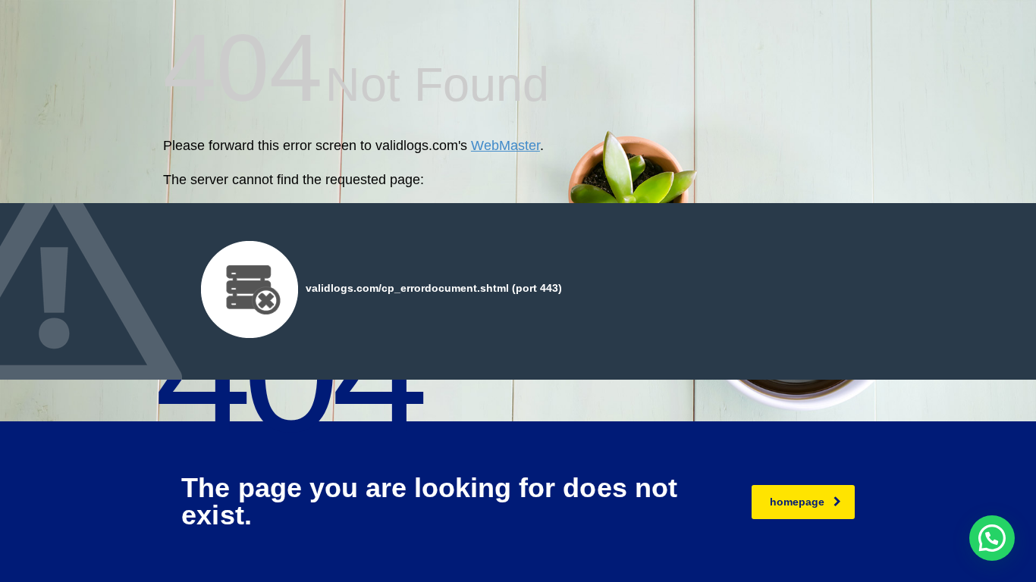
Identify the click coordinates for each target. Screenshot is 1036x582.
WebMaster (505, 145)
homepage (797, 502)
